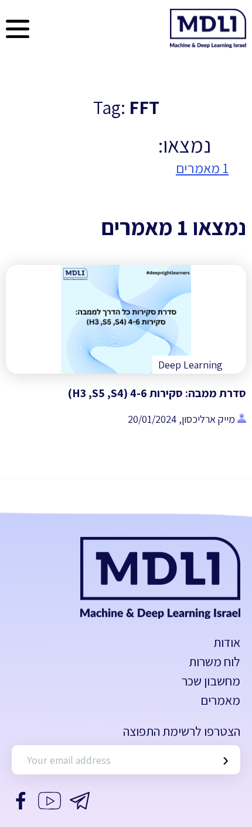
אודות (226, 642)
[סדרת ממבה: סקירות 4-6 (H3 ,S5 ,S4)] (126, 319)
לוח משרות (214, 661)
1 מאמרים (202, 167)
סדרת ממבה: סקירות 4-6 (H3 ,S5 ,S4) (157, 393)
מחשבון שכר (211, 681)
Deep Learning (190, 364)
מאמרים (220, 700)
